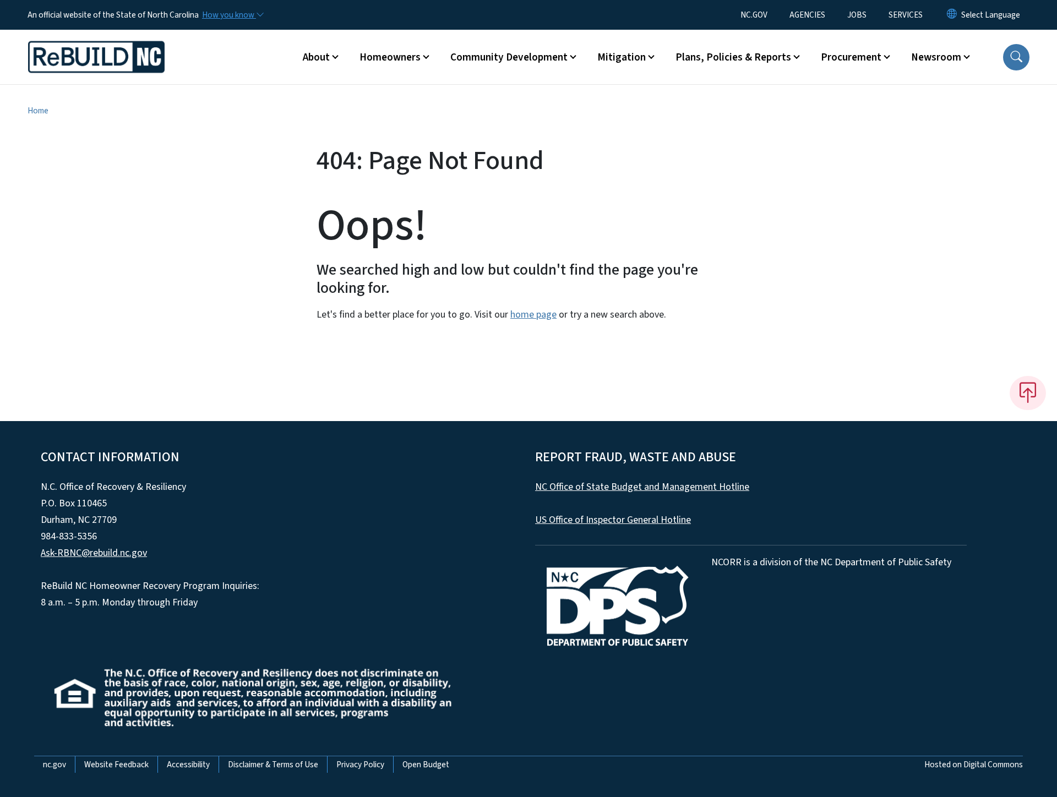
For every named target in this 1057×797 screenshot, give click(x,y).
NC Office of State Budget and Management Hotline (642, 487)
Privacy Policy (360, 764)
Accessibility (188, 764)
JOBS (857, 15)
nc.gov (54, 764)
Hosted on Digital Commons (973, 764)
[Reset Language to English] (952, 15)
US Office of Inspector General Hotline (613, 520)
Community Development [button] (509, 57)
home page (533, 314)
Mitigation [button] (621, 57)
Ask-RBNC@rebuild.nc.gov (94, 553)
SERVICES (906, 15)
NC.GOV (753, 15)
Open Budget (425, 764)
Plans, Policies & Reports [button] (733, 57)
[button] (1016, 57)
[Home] (96, 44)
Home (38, 111)
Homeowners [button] (390, 57)
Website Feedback (116, 764)
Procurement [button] (851, 57)
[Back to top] (1028, 393)
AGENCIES (807, 15)
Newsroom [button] (936, 57)
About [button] (316, 57)
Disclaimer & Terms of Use (273, 764)
